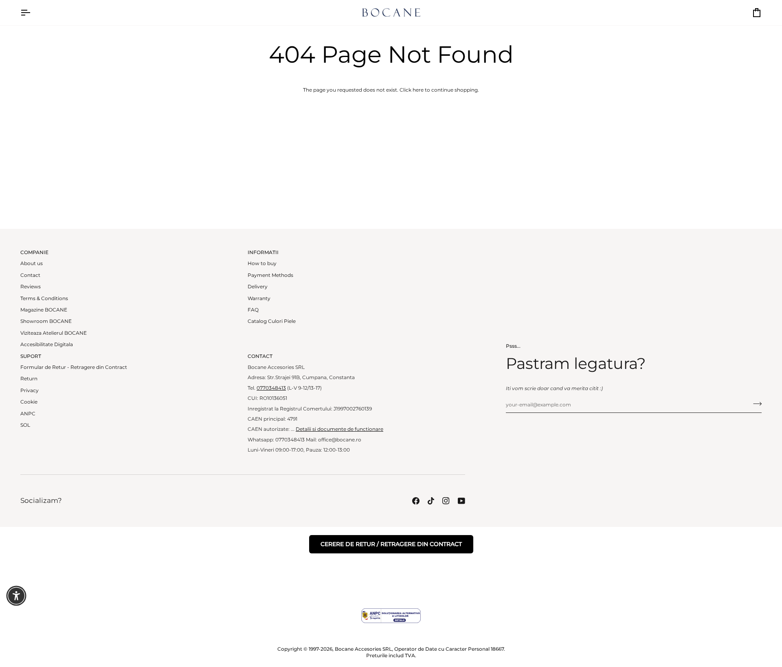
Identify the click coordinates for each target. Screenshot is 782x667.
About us (31, 263)
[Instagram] (446, 501)
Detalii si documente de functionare (339, 429)
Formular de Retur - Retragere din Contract (73, 367)
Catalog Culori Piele (272, 321)
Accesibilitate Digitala (46, 344)
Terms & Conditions (44, 298)
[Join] (755, 403)
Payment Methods (270, 275)
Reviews (30, 287)
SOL (25, 425)
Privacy (29, 390)
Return (28, 379)
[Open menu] (32, 12)
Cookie (28, 402)
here (418, 90)
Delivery (258, 287)
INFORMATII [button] (263, 252)
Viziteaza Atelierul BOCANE (53, 333)
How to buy (262, 263)
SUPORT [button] (30, 356)
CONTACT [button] (260, 356)
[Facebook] (416, 501)
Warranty (259, 298)
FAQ (253, 310)
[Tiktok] (431, 501)
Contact (30, 275)
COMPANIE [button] (34, 252)
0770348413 (271, 388)
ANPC (27, 414)
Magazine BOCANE (43, 310)
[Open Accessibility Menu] (16, 596)
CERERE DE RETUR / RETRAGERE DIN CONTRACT (391, 544)
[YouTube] (461, 501)
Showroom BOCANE (46, 321)
